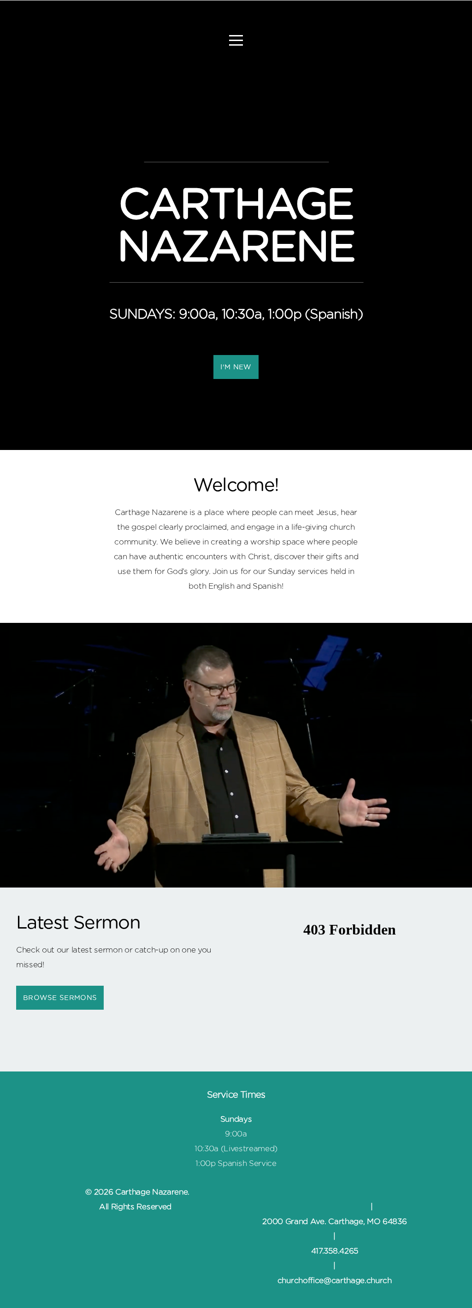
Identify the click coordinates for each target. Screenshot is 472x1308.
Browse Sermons (60, 998)
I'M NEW (235, 367)
